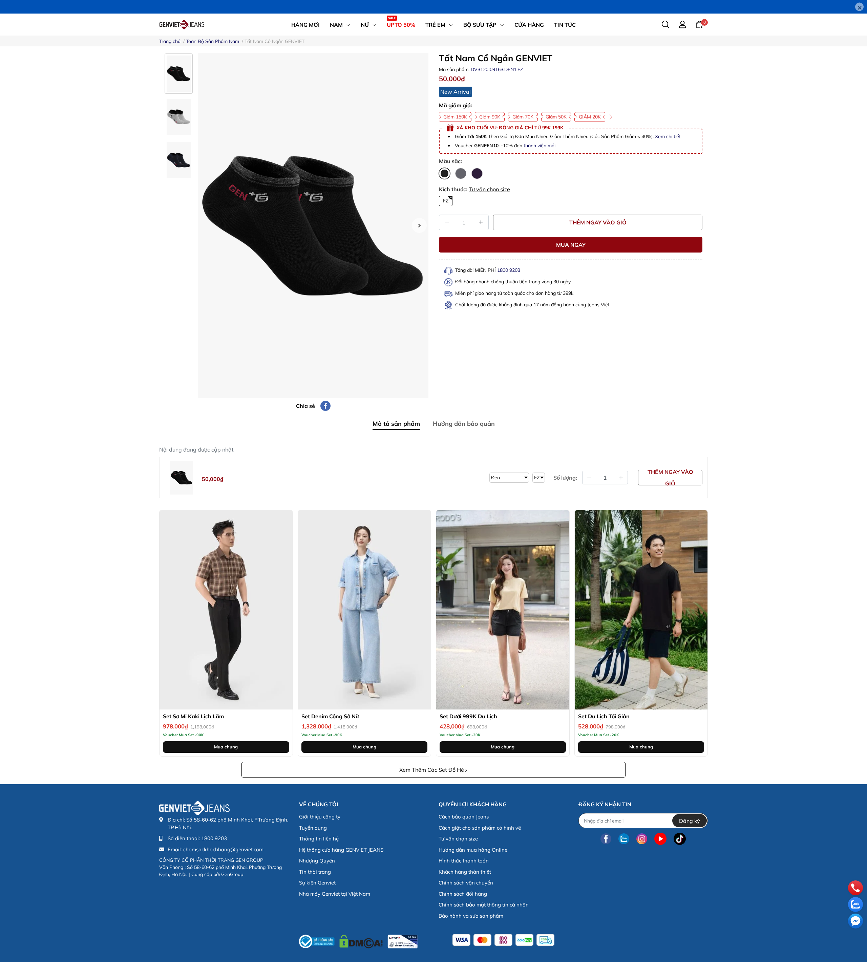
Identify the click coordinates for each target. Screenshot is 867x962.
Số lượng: (565, 477)
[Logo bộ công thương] (358, 939)
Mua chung (226, 746)
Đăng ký (689, 820)
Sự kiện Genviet (317, 882)
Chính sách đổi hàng (463, 894)
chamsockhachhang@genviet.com (223, 849)
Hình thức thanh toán (464, 860)
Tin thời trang (315, 872)
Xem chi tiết (668, 136)
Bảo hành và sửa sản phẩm (471, 916)
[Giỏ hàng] (699, 24)
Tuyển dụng (313, 828)
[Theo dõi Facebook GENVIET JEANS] (605, 838)
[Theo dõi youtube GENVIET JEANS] (660, 838)
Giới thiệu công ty (319, 816)
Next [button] (419, 225)
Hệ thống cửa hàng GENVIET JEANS (341, 850)
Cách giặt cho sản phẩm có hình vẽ (480, 828)
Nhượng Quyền (317, 860)
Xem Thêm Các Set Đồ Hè (431, 769)
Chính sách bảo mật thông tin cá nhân (484, 904)
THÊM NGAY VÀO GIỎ (598, 222)
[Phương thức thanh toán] (503, 940)
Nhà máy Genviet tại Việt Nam (334, 894)
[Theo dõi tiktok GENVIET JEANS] (680, 838)
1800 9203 (508, 270)
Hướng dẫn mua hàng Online (473, 850)
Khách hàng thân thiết (465, 872)
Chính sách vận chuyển (466, 882)
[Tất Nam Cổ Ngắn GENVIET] (313, 225)
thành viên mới (539, 146)
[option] (313, 225)
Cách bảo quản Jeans (464, 816)
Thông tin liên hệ (319, 838)
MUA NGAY (571, 244)
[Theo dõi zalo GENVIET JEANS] (623, 838)
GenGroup (232, 874)
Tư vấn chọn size (489, 189)
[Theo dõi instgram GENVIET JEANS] (641, 838)
